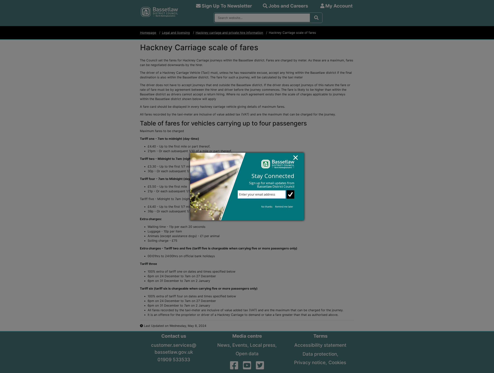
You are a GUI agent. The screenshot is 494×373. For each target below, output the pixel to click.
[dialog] (247, 186)
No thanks (266, 206)
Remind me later (284, 206)
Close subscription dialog (297, 159)
